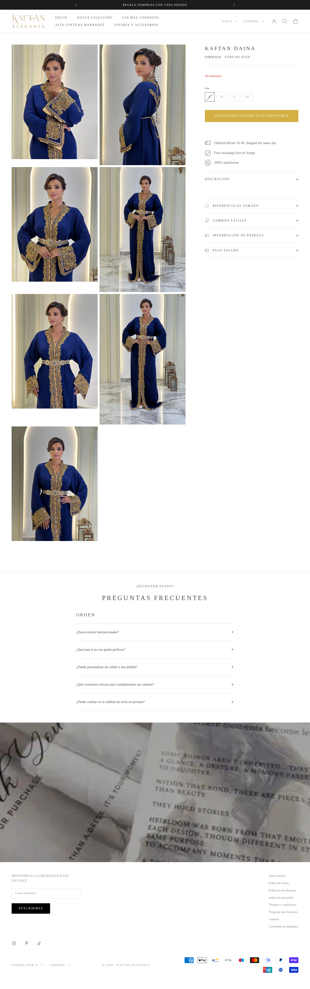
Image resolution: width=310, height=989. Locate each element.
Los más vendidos (140, 17)
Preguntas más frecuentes (283, 912)
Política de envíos (279, 883)
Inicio (61, 17)
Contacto (274, 919)
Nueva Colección (94, 17)
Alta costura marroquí (79, 25)
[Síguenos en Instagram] (14, 943)
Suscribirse (31, 908)
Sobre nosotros (277, 876)
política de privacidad (281, 897)
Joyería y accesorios (136, 25)
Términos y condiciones (282, 904)
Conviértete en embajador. (283, 926)
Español (251, 21)
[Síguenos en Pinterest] (26, 943)
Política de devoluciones (282, 890)
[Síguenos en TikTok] (39, 943)
